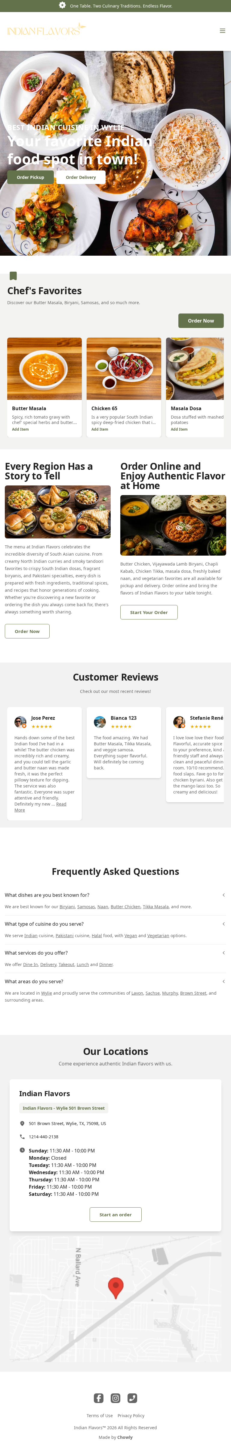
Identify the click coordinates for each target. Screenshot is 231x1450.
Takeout (66, 964)
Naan (102, 906)
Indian (31, 935)
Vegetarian (158, 935)
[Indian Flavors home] (47, 31)
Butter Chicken (125, 906)
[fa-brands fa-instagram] (115, 1398)
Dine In (30, 964)
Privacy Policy (131, 1415)
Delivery (48, 964)
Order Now (201, 320)
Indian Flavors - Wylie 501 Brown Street (64, 1108)
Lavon (137, 993)
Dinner (105, 964)
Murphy (170, 993)
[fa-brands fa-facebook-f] (98, 1398)
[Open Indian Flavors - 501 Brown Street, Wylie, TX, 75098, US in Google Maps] (115, 1299)
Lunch (83, 964)
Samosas (86, 906)
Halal (97, 935)
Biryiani (67, 906)
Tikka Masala (156, 906)
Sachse (153, 993)
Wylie (46, 993)
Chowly (125, 1437)
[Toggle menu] (222, 30)
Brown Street (193, 993)
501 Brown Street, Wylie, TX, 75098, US (67, 1123)
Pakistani (65, 935)
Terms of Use (100, 1415)
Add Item (20, 429)
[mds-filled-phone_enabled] (132, 1398)
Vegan (131, 935)
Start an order (116, 1214)
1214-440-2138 (43, 1137)
